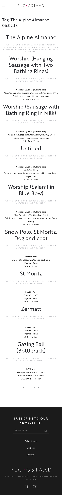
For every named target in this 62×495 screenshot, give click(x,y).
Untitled (31, 149)
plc (21, 45)
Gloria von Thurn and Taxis (30, 47)
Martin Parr (9, 49)
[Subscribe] (46, 431)
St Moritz (31, 274)
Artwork (21, 81)
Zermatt (31, 309)
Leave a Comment (36, 81)
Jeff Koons (53, 47)
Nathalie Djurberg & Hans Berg (34, 49)
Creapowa (31, 479)
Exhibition (8, 47)
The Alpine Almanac (31, 37)
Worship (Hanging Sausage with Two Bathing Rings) (31, 65)
